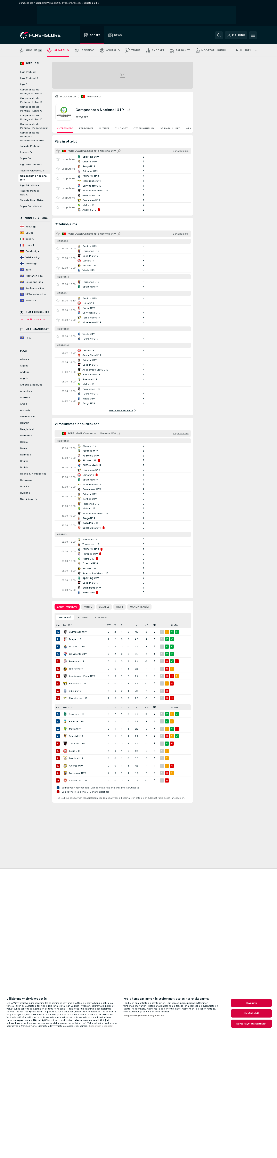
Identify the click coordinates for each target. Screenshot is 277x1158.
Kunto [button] (174, 625)
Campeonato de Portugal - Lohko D (31, 117)
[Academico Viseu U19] (65, 676)
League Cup (27, 152)
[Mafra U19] (65, 729)
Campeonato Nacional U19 (33, 177)
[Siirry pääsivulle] (43, 35)
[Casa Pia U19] (65, 744)
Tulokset (121, 128)
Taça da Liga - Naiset (32, 200)
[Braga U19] (65, 639)
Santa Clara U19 (78, 780)
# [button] (57, 625)
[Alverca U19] (65, 766)
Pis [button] (154, 625)
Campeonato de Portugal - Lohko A (31, 91)
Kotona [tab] (83, 617)
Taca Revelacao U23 (32, 170)
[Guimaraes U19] (65, 632)
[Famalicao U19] (65, 683)
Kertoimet (86, 128)
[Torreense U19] (65, 773)
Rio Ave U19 (76, 668)
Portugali (94, 96)
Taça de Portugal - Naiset (30, 192)
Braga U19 (75, 639)
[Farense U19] (65, 721)
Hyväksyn (251, 1003)
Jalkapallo (68, 96)
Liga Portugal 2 (29, 78)
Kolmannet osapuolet (101, 1026)
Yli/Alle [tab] (104, 606)
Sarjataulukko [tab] (67, 606)
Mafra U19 (75, 728)
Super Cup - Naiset (31, 206)
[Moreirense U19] (65, 698)
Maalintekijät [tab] (139, 606)
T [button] (121, 625)
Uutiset (104, 128)
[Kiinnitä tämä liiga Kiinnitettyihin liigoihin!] (128, 109)
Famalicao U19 (77, 683)
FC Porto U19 (76, 646)
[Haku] (219, 35)
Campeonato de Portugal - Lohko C (31, 108)
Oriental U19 (76, 736)
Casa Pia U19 (76, 743)
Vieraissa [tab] (101, 617)
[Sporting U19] (65, 714)
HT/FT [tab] (119, 606)
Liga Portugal (28, 72)
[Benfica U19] (65, 758)
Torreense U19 (77, 773)
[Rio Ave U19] (65, 669)
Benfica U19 (76, 758)
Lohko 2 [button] (67, 707)
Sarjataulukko (170, 128)
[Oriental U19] (65, 736)
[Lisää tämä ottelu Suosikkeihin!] (58, 159)
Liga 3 (23, 84)
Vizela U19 (75, 691)
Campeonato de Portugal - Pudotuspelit (34, 126)
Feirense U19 (76, 661)
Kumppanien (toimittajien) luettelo (143, 1015)
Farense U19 (76, 721)
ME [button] (146, 625)
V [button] (115, 625)
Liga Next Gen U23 (31, 164)
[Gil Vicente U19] (65, 654)
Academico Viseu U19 (82, 676)
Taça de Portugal (30, 146)
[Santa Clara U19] (65, 780)
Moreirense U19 (78, 698)
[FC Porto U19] (65, 647)
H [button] (128, 625)
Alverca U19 (76, 765)
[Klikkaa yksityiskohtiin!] (123, 159)
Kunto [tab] (88, 606)
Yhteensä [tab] (65, 617)
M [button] (136, 625)
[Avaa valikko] (253, 35)
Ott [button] (109, 625)
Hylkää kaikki (251, 1013)
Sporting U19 (76, 714)
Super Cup (26, 158)
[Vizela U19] (65, 691)
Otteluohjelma (144, 128)
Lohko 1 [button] (67, 625)
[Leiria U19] (65, 751)
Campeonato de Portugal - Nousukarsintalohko (32, 136)
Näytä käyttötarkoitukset (251, 1023)
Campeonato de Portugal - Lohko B (31, 100)
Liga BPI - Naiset (30, 185)
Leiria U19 (74, 751)
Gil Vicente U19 (78, 654)
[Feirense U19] (65, 661)
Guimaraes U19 (78, 631)
